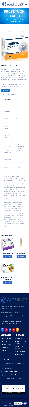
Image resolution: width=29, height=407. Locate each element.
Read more (8, 256)
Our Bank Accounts (6, 344)
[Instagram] (6, 329)
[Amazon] (17, 329)
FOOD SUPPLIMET (14, 31)
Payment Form (5, 347)
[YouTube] (13, 329)
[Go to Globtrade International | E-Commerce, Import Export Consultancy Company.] (4, 20)
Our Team (4, 341)
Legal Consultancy (20, 351)
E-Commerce (18, 338)
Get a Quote (5, 90)
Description (7, 99)
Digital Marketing (19, 354)
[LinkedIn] (10, 329)
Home (2, 31)
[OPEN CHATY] (25, 403)
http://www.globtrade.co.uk (12, 375)
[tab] (7, 99)
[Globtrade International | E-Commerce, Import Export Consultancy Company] (13, 4)
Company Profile (6, 338)
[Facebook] (2, 329)
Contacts (3, 350)
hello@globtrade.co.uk (10, 371)
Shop (6, 31)
